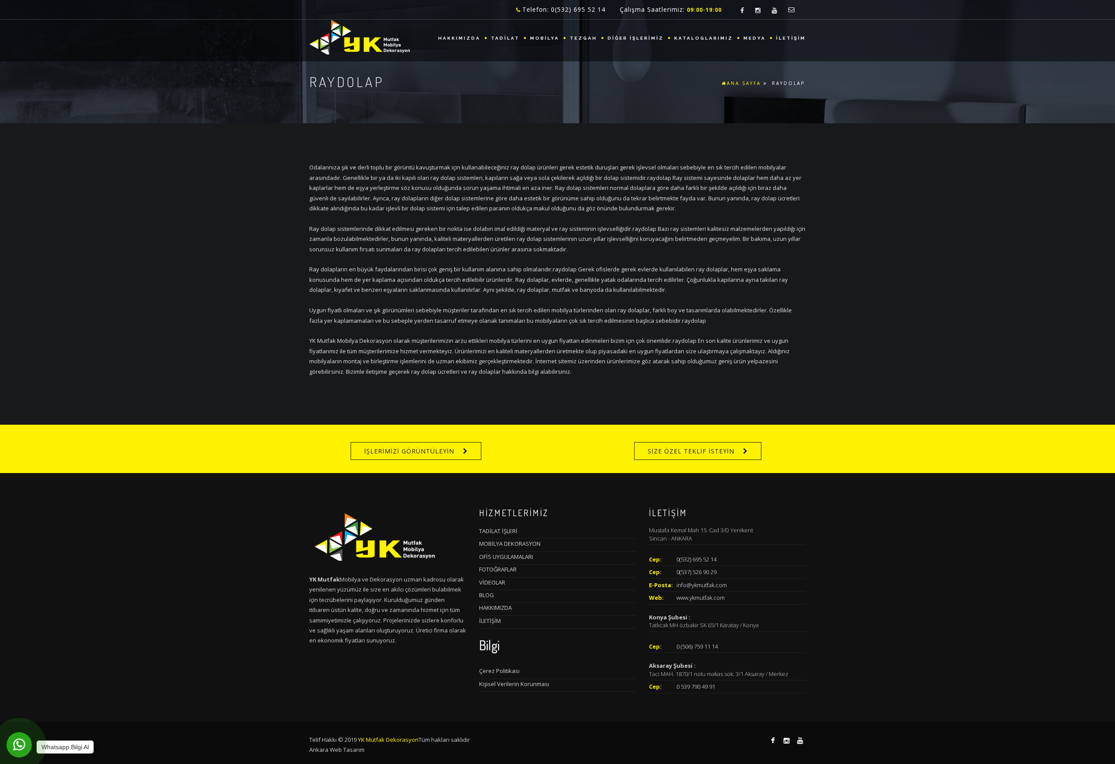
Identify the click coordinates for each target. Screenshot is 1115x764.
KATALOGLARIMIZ (703, 38)
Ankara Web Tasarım (337, 750)
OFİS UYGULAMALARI (506, 557)
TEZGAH (583, 38)
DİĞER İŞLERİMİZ (636, 38)
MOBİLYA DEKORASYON (510, 544)
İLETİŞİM (791, 38)
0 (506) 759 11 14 (697, 646)
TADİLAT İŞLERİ (498, 531)
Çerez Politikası (499, 671)
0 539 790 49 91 (695, 686)
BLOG (486, 595)
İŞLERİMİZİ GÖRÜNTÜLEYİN (409, 451)
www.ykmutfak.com (700, 598)
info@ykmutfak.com (701, 585)
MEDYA (754, 38)
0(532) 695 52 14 (696, 559)
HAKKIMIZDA (459, 38)
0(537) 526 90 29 (696, 572)
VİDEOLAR (492, 582)
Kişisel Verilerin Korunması (514, 684)
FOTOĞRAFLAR (498, 569)
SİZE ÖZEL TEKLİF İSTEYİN (691, 451)
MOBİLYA (544, 38)
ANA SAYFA (744, 83)
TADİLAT (505, 38)
